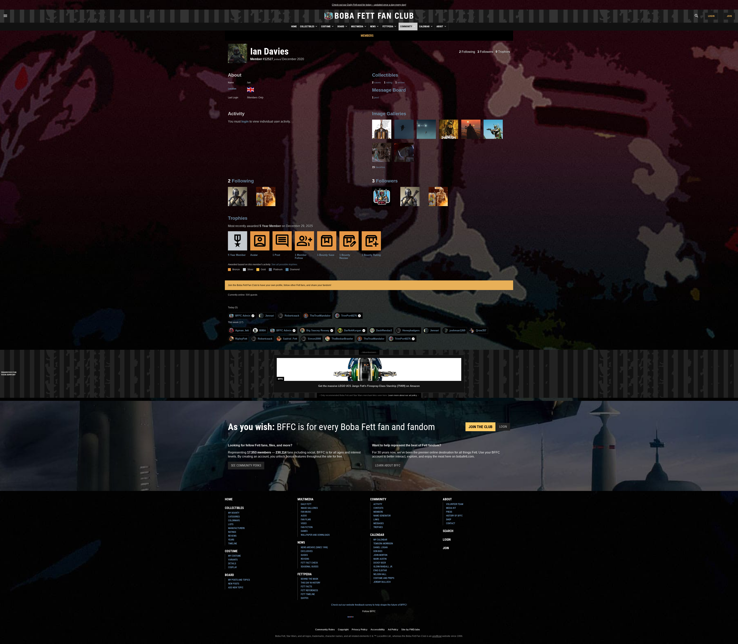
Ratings (232, 532)
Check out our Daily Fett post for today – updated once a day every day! (369, 4)
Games (304, 531)
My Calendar (380, 539)
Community (406, 26)
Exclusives (306, 551)
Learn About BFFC (387, 465)
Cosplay (232, 567)
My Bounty (233, 512)
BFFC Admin (242, 315)
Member (256, 59)
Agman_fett (242, 330)
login (245, 121)
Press (449, 512)
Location (232, 88)
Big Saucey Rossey (317, 330)
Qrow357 (481, 330)
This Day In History (310, 582)
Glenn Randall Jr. (383, 566)
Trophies (503, 51)
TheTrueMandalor (320, 315)
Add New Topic (235, 587)
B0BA (262, 330)
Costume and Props (383, 578)
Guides (304, 555)
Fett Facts (306, 586)
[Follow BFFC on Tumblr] (369, 619)
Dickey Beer (379, 562)
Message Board (389, 90)
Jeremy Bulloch (382, 582)
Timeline (232, 543)
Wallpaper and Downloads (315, 535)
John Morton (380, 555)
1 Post (276, 255)
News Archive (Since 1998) (314, 547)
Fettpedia (388, 26)
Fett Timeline (308, 594)
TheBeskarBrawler (342, 338)
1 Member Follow (301, 256)
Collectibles (307, 26)
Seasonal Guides (309, 566)
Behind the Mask (309, 579)
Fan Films (306, 519)
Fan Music (306, 512)
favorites (378, 167)
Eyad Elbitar (380, 570)
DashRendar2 (384, 330)
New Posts (233, 583)
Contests (378, 508)
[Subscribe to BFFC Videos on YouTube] (375, 619)
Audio (304, 515)
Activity (377, 504)
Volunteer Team (454, 504)
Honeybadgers (411, 330)
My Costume (234, 555)
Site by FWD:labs (410, 629)
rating (388, 82)
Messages (378, 523)
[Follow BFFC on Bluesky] (387, 619)
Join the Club (480, 426)
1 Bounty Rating (371, 255)
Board (341, 26)
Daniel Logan (380, 547)
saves (376, 82)
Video (304, 523)
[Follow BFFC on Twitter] (363, 619)
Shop (448, 519)
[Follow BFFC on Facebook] (350, 619)
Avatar (254, 255)
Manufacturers (236, 528)
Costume (326, 26)
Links (376, 519)
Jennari (269, 315)
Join (729, 16)
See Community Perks (246, 465)
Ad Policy (393, 629)
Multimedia (357, 26)
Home (294, 26)
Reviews (232, 536)
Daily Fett (306, 504)
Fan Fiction (306, 527)
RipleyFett (241, 338)
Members (367, 35)
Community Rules (325, 629)
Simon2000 (314, 338)
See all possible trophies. (284, 264)
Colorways (234, 520)
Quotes (304, 598)
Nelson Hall (379, 574)
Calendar (424, 26)
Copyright (343, 629)
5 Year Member (237, 255)
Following (467, 51)
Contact (450, 523)
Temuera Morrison (383, 543)
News (373, 26)
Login (711, 16)
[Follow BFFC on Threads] (381, 619)
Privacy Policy (359, 629)
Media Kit (451, 508)
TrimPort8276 (349, 315)
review (400, 82)
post (375, 97)
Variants (233, 559)
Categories (234, 516)
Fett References (309, 590)
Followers (485, 51)
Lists (230, 524)
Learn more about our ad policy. (402, 395)
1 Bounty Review (344, 256)
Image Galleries (389, 113)
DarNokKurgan (352, 330)
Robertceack (292, 315)
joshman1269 (457, 330)
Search (448, 531)
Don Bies (377, 551)
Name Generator (382, 515)
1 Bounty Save (325, 255)
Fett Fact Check (309, 562)
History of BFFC (454, 515)
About (440, 26)
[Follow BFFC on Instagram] (357, 619)
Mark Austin (379, 559)
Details (232, 563)
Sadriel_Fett (290, 338)
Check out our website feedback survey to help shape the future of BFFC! (369, 604)
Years (231, 539)
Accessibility (378, 629)
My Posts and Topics (239, 580)
